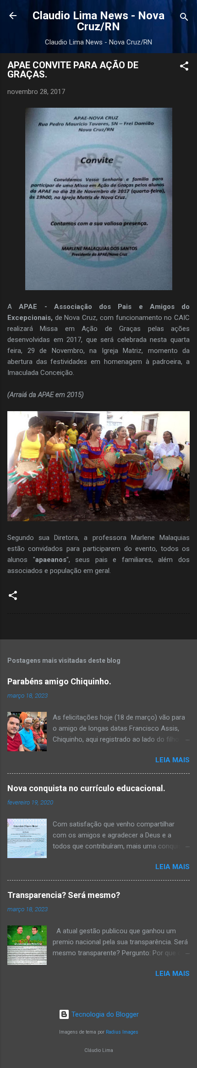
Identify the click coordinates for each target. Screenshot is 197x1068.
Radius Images (122, 1032)
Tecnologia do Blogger (104, 1014)
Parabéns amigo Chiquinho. (59, 681)
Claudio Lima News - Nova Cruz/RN (98, 21)
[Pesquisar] (184, 19)
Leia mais (172, 760)
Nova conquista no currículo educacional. (86, 788)
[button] (184, 68)
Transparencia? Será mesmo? (63, 895)
